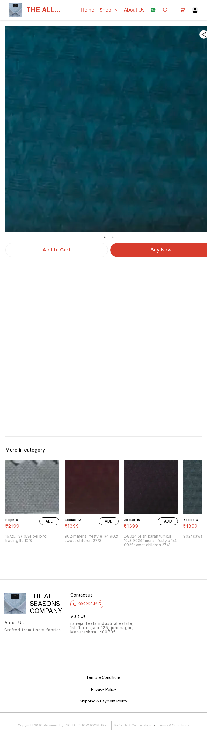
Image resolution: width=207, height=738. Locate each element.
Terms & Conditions (173, 725)
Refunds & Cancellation (132, 725)
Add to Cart (56, 250)
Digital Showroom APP (86, 725)
